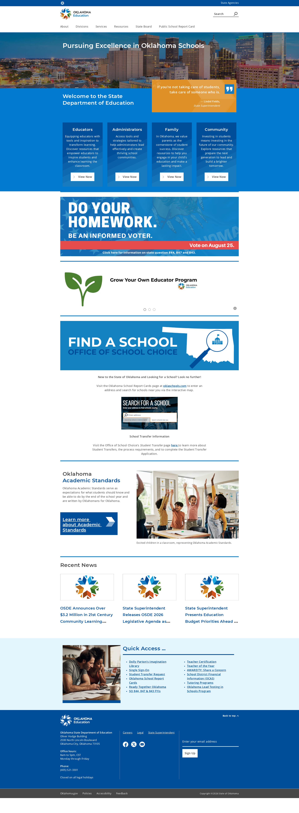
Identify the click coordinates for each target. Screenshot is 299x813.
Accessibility (104, 793)
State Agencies (230, 3)
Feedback (122, 793)
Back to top (229, 716)
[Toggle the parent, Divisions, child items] (89, 27)
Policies (87, 793)
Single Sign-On (139, 670)
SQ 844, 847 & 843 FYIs (145, 691)
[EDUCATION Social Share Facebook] (125, 744)
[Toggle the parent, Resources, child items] (129, 27)
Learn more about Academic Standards (82, 525)
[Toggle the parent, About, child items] (69, 27)
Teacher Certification (201, 661)
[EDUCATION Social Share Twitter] (134, 744)
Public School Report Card (177, 26)
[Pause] (235, 308)
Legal (140, 732)
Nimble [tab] (149, 309)
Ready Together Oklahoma (147, 687)
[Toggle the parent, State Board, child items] (153, 27)
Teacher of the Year (200, 666)
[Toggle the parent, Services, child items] (108, 27)
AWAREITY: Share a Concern (206, 670)
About (64, 26)
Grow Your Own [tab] (145, 309)
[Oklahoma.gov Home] (62, 2)
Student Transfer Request (147, 674)
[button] (82, 177)
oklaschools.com (174, 386)
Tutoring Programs (200, 683)
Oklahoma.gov (69, 793)
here (174, 445)
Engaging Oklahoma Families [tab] (154, 309)
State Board (144, 26)
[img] (149, 288)
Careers (128, 732)
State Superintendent (161, 732)
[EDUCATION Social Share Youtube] (142, 744)
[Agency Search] (236, 14)
